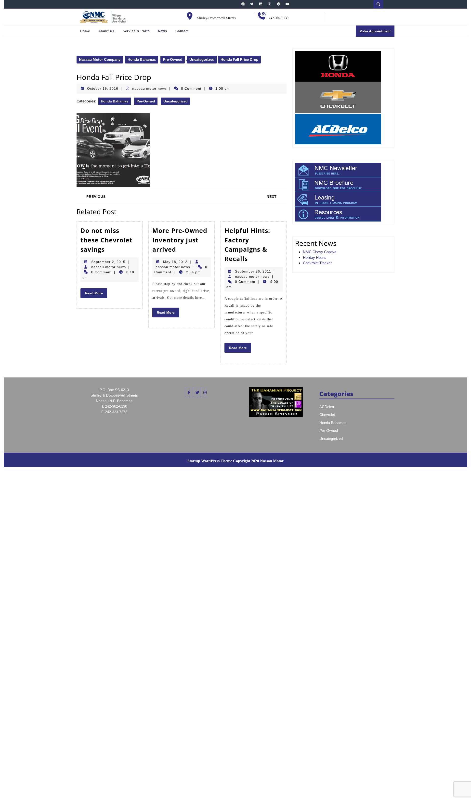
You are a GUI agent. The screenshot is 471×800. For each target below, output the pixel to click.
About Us (106, 31)
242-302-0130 (278, 18)
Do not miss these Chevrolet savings (106, 239)
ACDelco (326, 407)
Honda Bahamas (142, 59)
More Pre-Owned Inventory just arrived (179, 239)
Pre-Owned (172, 59)
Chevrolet (327, 414)
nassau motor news (149, 88)
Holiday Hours (314, 257)
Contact (182, 31)
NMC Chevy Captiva (319, 252)
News (162, 31)
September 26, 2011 (253, 271)
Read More (96, 294)
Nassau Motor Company (99, 59)
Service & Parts (136, 31)
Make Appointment (376, 33)
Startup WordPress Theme (209, 461)
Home (85, 31)
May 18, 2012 (175, 262)
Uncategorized (201, 59)
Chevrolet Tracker (317, 263)
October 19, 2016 (102, 88)
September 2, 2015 (108, 262)
